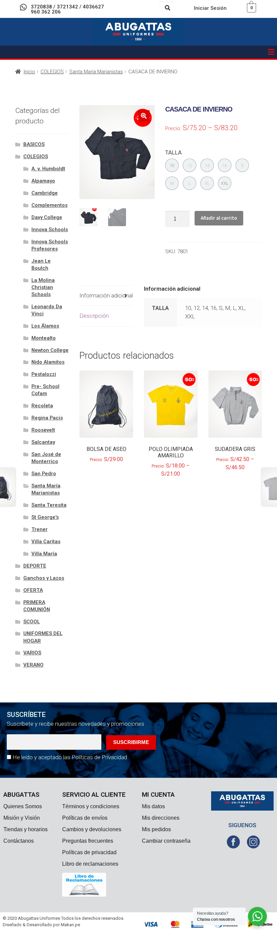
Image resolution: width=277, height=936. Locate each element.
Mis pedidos (156, 829)
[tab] (106, 296)
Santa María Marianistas (96, 72)
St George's (45, 517)
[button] (271, 52)
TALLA (173, 152)
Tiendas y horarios (25, 829)
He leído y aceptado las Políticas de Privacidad (69, 757)
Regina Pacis (47, 418)
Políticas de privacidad (89, 852)
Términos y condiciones (90, 806)
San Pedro (43, 474)
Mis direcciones (160, 818)
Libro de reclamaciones (90, 864)
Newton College (50, 350)
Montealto (43, 338)
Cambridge (44, 193)
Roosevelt (43, 430)
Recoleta (42, 406)
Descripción (94, 315)
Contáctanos (18, 841)
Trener (39, 529)
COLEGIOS (52, 72)
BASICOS (34, 144)
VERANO (33, 665)
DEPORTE (34, 566)
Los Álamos (45, 326)
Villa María (44, 554)
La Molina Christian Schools (43, 287)
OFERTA (33, 590)
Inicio (29, 72)
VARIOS (32, 653)
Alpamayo (43, 181)
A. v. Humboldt (48, 169)
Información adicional (106, 295)
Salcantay (43, 442)
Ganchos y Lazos (43, 578)
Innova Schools (49, 229)
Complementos (49, 205)
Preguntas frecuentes (87, 841)
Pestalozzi (43, 374)
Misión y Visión (21, 818)
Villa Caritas (45, 541)
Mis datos (153, 806)
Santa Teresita (49, 505)
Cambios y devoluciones (91, 829)
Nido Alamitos (48, 362)
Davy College (46, 217)
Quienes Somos (22, 806)
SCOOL (31, 622)
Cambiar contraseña (166, 841)
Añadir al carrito (219, 218)
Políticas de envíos (84, 818)
